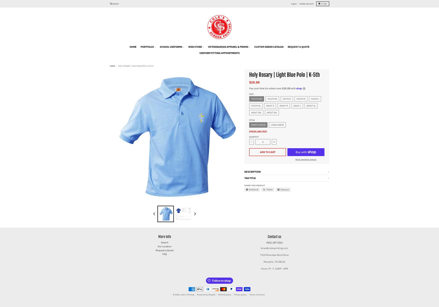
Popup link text (258, 131)
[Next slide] (194, 213)
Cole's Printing (187, 294)
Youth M (300, 99)
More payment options (305, 159)
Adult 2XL (256, 112)
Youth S (287, 99)
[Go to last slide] (154, 213)
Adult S (270, 105)
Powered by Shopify (206, 294)
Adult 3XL (272, 112)
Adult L (297, 105)
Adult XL (311, 105)
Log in (294, 3)
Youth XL (256, 105)
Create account (306, 3)
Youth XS (272, 99)
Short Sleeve (258, 125)
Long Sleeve (277, 125)
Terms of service (257, 294)
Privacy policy (240, 294)
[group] (165, 214)
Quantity (254, 137)
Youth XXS (256, 99)
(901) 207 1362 (274, 242)
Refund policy (224, 294)
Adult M (284, 105)
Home (112, 66)
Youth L (315, 99)
